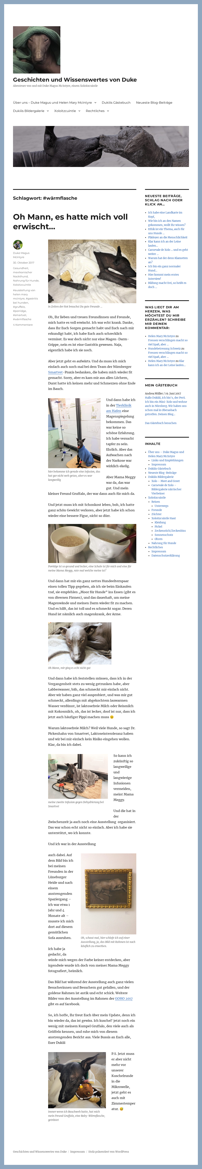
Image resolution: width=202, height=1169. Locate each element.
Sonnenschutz (164, 535)
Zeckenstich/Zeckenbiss (170, 530)
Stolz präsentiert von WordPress (108, 1151)
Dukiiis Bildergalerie (28, 111)
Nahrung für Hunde (26, 280)
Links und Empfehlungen (167, 460)
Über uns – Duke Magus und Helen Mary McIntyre (52, 102)
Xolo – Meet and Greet (166, 481)
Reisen (156, 501)
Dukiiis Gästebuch (116, 102)
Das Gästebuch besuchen (161, 423)
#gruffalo (19, 306)
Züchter (157, 514)
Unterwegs (161, 506)
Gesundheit (20, 268)
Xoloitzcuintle (65, 111)
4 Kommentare (23, 324)
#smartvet (19, 315)
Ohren (159, 539)
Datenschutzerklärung (166, 555)
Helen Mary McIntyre (161, 336)
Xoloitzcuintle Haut (164, 518)
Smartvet (55, 372)
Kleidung (160, 522)
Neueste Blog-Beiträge (154, 102)
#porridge (19, 310)
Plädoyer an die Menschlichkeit (167, 237)
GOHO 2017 (124, 998)
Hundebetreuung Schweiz (164, 348)
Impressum (159, 464)
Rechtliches (95, 111)
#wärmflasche (22, 319)
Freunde (157, 510)
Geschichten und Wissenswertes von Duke (75, 79)
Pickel (158, 526)
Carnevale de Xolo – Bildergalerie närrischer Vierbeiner (166, 489)
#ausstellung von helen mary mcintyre (24, 294)
